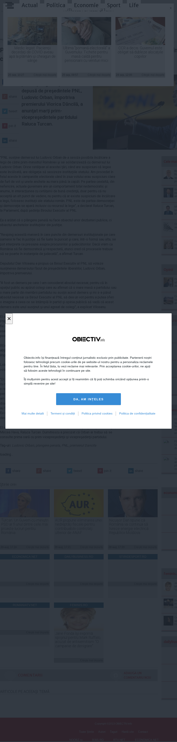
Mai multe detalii (33, 413)
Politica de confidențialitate (137, 413)
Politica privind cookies (97, 413)
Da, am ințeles (88, 399)
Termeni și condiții (63, 413)
